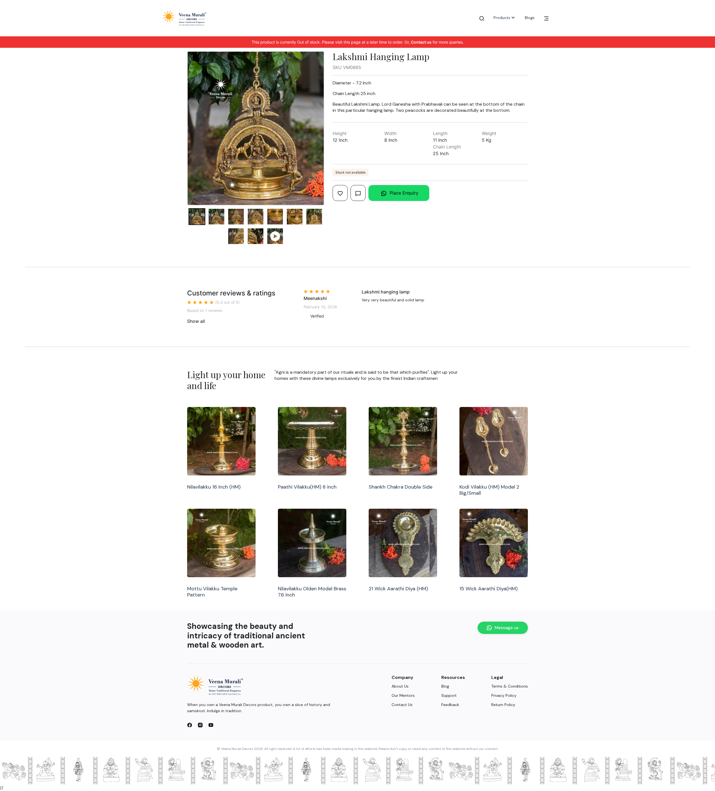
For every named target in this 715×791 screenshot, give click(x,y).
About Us (400, 686)
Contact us (421, 42)
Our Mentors (403, 695)
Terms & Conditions (509, 686)
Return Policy (503, 704)
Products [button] (502, 17)
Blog (445, 686)
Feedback (450, 704)
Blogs (530, 17)
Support (449, 695)
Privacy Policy (503, 695)
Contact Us (402, 704)
